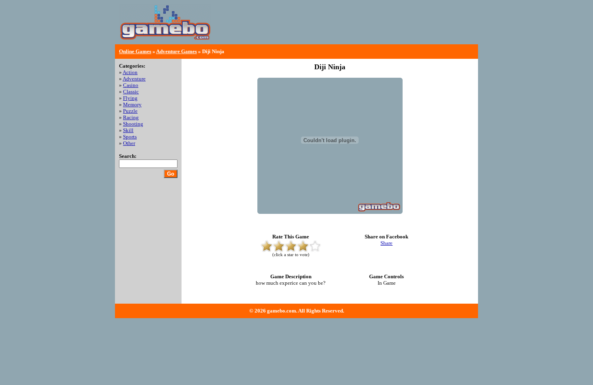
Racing (131, 117)
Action (130, 72)
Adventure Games (176, 51)
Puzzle (130, 111)
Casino (130, 85)
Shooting (133, 124)
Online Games (135, 51)
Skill (128, 130)
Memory (132, 104)
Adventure (134, 79)
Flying (130, 98)
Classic (131, 92)
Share (386, 243)
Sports (130, 137)
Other (129, 143)
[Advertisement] (379, 28)
